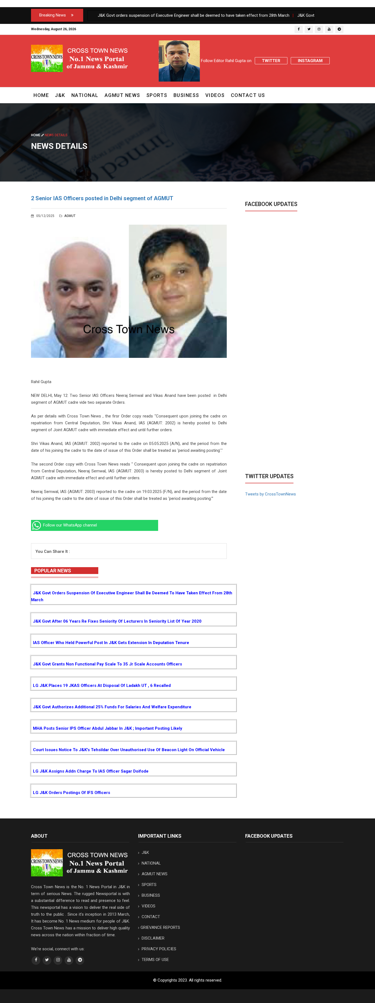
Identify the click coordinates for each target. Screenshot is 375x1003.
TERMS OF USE (155, 959)
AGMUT (69, 216)
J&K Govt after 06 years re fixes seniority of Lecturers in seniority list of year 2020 (117, 621)
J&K (60, 95)
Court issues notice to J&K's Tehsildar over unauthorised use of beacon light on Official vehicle (129, 749)
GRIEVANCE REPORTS (160, 927)
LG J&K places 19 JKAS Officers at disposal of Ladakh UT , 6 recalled (102, 685)
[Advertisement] (291, 429)
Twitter (271, 60)
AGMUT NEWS (122, 95)
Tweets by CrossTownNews (270, 494)
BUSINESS (186, 95)
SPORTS (156, 95)
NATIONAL (85, 95)
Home (41, 95)
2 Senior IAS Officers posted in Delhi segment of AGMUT (102, 198)
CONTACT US (248, 95)
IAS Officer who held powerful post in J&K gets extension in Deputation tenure (111, 642)
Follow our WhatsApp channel (69, 525)
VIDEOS (215, 95)
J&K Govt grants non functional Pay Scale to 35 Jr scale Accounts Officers (107, 664)
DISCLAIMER (152, 938)
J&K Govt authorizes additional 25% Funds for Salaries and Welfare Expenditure (112, 706)
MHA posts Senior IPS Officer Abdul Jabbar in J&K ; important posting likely (107, 728)
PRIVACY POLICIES (158, 948)
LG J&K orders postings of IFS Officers (71, 792)
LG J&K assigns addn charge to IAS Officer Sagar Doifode (91, 771)
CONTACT (150, 916)
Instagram (310, 60)
